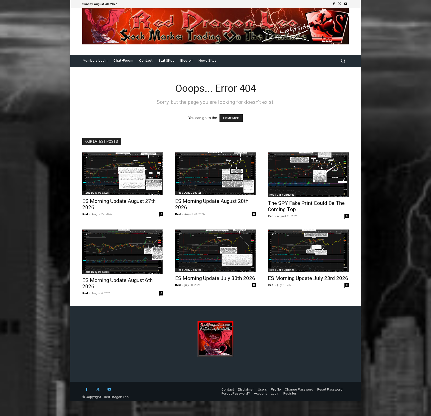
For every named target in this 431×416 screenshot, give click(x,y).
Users (262, 389)
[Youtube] (346, 4)
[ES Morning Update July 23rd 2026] (308, 250)
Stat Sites (166, 60)
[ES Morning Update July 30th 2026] (215, 250)
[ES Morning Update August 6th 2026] (122, 251)
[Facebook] (334, 4)
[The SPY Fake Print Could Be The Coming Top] (308, 174)
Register (289, 393)
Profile (276, 389)
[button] (343, 61)
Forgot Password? (235, 393)
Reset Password (329, 389)
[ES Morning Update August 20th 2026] (215, 173)
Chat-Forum (123, 60)
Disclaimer (246, 389)
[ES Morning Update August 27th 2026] (122, 173)
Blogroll (186, 60)
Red (85, 214)
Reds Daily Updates (96, 192)
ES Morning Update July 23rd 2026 (308, 278)
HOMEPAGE (231, 118)
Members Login (95, 60)
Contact (145, 60)
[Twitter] (340, 4)
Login (275, 393)
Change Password (299, 389)
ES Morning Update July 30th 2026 (215, 278)
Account (260, 393)
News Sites (207, 60)
